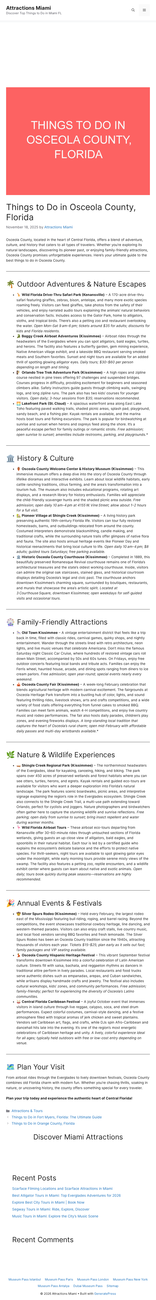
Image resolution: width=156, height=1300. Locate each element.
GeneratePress (105, 1294)
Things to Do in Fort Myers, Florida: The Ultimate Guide (57, 1117)
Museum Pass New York (130, 1279)
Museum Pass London (93, 1279)
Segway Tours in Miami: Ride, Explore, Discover (50, 1209)
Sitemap (112, 1286)
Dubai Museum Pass (88, 1286)
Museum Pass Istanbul (25, 1279)
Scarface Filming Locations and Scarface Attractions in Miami (62, 1189)
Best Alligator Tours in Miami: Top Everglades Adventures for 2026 (66, 1195)
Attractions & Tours (27, 1111)
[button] (133, 10)
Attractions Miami (28, 8)
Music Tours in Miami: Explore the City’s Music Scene (55, 1216)
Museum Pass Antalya (53, 1286)
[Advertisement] (78, 50)
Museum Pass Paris (59, 1279)
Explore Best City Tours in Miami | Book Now (48, 1202)
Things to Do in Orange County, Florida (43, 1123)
